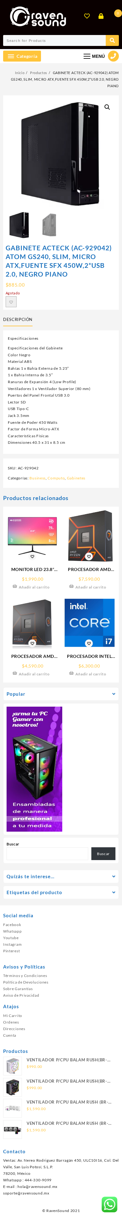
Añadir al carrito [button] (34, 587)
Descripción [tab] (18, 319)
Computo (56, 478)
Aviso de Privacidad (21, 995)
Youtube (11, 937)
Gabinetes (76, 478)
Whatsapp (12, 931)
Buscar (13, 844)
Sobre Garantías (18, 988)
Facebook (12, 924)
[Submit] (112, 40)
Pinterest (11, 951)
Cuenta (9, 1035)
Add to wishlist (11, 301)
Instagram (12, 944)
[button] (107, 107)
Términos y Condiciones (25, 975)
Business (37, 478)
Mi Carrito (12, 1015)
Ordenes (11, 1022)
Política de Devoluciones (25, 982)
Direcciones (14, 1028)
